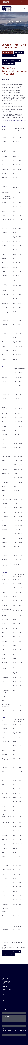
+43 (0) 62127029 (22, 1)
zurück (5, 60)
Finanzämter (19, 52)
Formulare (6, 55)
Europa (4, 120)
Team (3, 991)
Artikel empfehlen (8, 63)
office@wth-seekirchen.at (7, 983)
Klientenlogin (14, 4)
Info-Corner (13, 78)
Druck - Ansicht (15, 60)
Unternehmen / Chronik (6, 989)
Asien (18, 120)
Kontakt (3, 1000)
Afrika (8, 120)
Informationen (7, 52)
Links (14, 55)
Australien (23, 120)
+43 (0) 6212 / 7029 (6, 981)
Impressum (4, 1003)
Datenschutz (4, 1005)
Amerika (13, 120)
